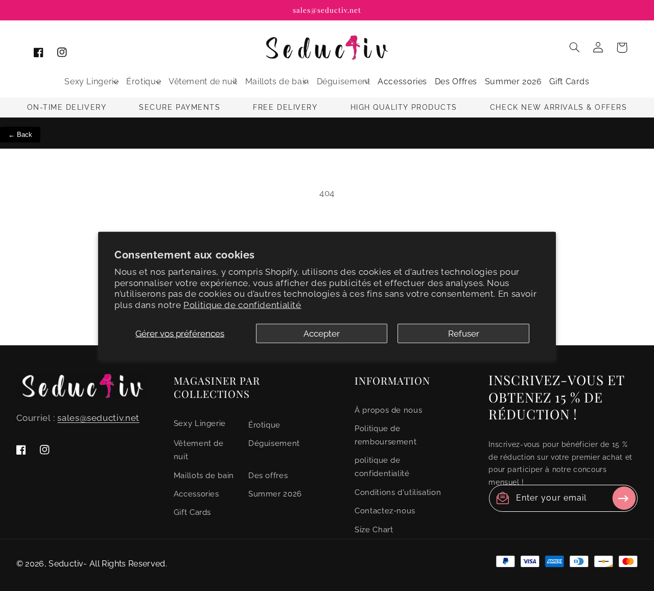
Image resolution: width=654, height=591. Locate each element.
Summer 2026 (275, 493)
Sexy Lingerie (200, 423)
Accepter (321, 333)
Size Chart (374, 529)
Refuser (463, 333)
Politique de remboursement (385, 435)
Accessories (196, 493)
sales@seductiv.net (98, 418)
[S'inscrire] (624, 498)
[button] (92, 81)
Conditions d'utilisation (398, 492)
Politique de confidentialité (242, 305)
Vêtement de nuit (199, 450)
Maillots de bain (204, 475)
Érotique (264, 424)
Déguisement (274, 443)
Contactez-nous (385, 510)
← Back (20, 134)
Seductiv (66, 564)
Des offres (268, 475)
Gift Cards (192, 512)
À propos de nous (388, 410)
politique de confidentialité (382, 467)
